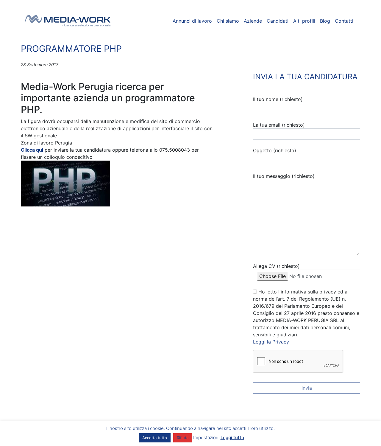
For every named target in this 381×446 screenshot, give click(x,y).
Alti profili (304, 21)
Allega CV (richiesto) (276, 266)
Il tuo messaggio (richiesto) (284, 176)
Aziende (253, 21)
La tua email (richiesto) (279, 125)
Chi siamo (228, 21)
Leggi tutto (232, 437)
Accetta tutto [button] (154, 437)
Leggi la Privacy (271, 342)
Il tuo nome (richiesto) (278, 99)
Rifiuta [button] (182, 437)
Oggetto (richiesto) (274, 150)
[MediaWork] (68, 20)
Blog (325, 21)
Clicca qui (32, 150)
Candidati (277, 21)
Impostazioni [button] (206, 437)
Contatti (344, 21)
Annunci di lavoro (192, 21)
